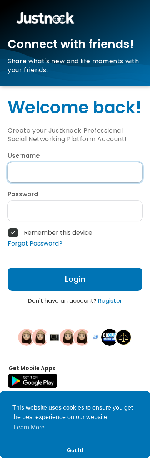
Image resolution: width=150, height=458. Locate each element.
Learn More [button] (29, 427)
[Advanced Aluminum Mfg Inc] (54, 337)
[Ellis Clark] (26, 337)
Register (110, 300)
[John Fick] (68, 337)
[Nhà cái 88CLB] (109, 337)
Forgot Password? (35, 243)
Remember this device (58, 233)
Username (24, 156)
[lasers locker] (40, 337)
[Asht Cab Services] (95, 337)
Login (75, 279)
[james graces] (123, 337)
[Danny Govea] (81, 337)
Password (23, 194)
